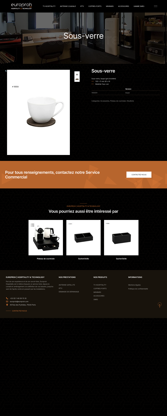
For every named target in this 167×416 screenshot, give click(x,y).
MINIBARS (110, 6)
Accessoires (104, 101)
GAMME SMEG (139, 6)
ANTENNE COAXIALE (68, 6)
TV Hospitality (49, 6)
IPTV (82, 6)
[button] (6, 112)
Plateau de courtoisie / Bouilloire (122, 101)
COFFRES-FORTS (94, 6)
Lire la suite (47, 251)
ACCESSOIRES (123, 6)
